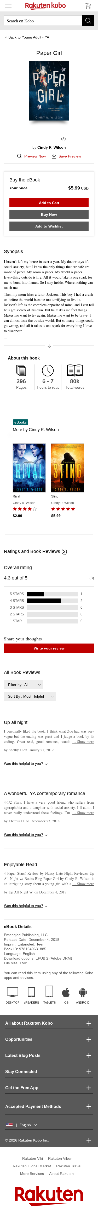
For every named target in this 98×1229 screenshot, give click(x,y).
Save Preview (70, 156)
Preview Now (35, 156)
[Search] (88, 20)
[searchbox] (49, 20)
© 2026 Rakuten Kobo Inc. (27, 1140)
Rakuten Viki (32, 1158)
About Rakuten (61, 1173)
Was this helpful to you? (23, 763)
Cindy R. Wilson (51, 147)
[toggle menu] (8, 5)
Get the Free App (21, 1088)
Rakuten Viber (60, 1158)
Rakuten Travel (68, 1166)
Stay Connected (21, 1071)
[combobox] (23, 684)
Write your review (49, 648)
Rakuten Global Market (32, 1166)
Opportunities (18, 1039)
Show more (83, 741)
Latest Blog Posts (23, 1055)
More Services (32, 1173)
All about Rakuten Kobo (29, 1023)
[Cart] (87, 5)
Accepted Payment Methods (33, 1106)
